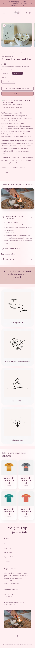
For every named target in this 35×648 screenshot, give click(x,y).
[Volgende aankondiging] (31, 3)
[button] (4, 13)
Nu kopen (17, 94)
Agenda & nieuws (10, 557)
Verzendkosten (5, 66)
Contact (7, 561)
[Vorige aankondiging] (3, 3)
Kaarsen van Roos (14, 644)
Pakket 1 (7, 73)
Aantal (3, 77)
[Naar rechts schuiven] (22, 53)
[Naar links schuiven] (13, 53)
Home (6, 544)
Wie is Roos (8, 553)
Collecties (7, 548)
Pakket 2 (17, 73)
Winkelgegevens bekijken (12, 107)
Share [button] (6, 173)
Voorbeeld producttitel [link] (9, 480)
